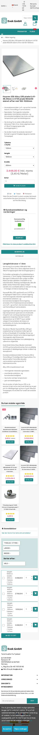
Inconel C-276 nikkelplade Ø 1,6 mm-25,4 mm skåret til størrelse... (10, 468)
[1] (6, 436)
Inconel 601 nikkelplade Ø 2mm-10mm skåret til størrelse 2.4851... (29, 429)
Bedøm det (19, 238)
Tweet (18, 194)
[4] (12, 436)
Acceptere (7, 729)
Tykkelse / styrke (7, 144)
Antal (6, 178)
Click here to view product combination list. (19, 244)
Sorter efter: (9, 559)
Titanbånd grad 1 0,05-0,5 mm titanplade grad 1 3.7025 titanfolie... (10, 507)
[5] (13, 436)
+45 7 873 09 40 (24, 6)
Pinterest (28, 194)
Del (10, 194)
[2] (8, 436)
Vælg (7, 563)
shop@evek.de (17, 669)
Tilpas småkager (20, 729)
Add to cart (35, 577)
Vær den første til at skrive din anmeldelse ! (16, 533)
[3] (10, 436)
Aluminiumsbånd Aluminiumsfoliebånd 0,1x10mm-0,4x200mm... (10, 429)
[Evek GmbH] (11, 20)
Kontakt (33, 6)
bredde (7, 162)
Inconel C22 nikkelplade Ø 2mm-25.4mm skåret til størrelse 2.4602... (29, 467)
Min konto (33, 4)
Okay (32, 701)
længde (7, 153)
